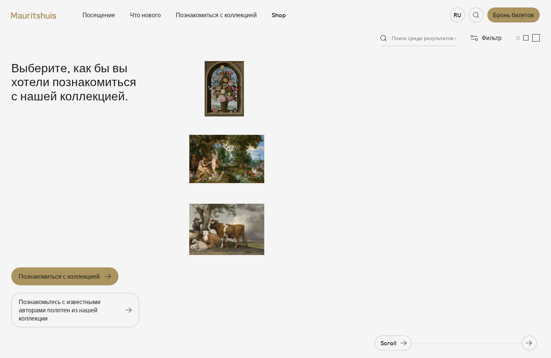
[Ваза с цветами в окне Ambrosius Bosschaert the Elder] (226, 88)
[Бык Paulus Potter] (226, 229)
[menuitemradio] (518, 37)
